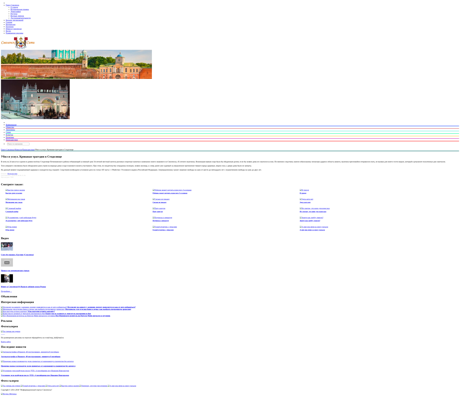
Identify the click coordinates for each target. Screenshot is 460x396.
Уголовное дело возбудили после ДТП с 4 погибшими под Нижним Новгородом (35, 375)
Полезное (10, 27)
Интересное (10, 24)
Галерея (9, 22)
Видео (8, 31)
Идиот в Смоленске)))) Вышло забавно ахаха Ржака (23, 287)
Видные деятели (17, 16)
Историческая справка (20, 9)
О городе (14, 7)
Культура (9, 135)
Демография (16, 12)
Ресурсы (14, 14)
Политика (10, 137)
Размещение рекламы (14, 33)
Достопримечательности (21, 18)
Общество (10, 127)
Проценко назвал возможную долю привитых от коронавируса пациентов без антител (38, 366)
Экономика (10, 130)
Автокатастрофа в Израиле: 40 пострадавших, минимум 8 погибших (30, 357)
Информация (11, 125)
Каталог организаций (14, 20)
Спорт (8, 132)
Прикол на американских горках (15, 271)
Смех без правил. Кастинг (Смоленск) (17, 255)
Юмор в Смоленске (14, 29)
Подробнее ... (6, 291)
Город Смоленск (12, 5)
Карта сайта (6, 342)
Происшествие (12, 140)
